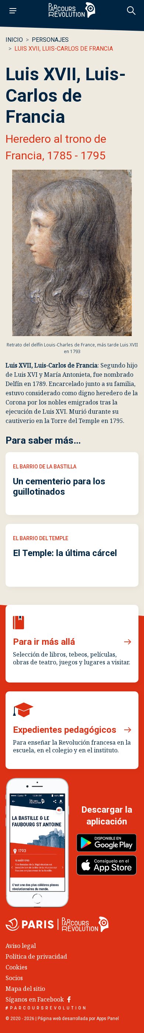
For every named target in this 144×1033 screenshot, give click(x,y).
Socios (14, 978)
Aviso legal (21, 946)
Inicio (14, 39)
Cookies (16, 967)
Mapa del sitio (25, 989)
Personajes (50, 39)
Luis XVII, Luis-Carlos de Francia (63, 48)
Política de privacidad (36, 956)
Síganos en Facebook (35, 999)
